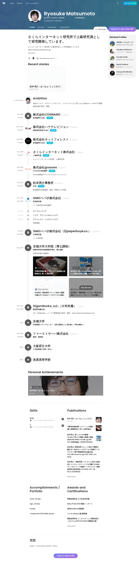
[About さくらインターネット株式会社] (28, 153)
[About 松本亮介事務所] (28, 184)
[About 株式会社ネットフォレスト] (28, 141)
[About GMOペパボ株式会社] (28, 199)
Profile (32, 27)
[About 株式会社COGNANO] (28, 116)
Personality (52, 27)
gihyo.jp (76, 268)
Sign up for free (130, 3)
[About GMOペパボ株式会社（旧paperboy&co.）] (28, 232)
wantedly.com (37, 387)
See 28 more (86, 287)
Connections (64, 27)
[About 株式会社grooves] (28, 169)
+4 (47, 58)
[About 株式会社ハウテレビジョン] (28, 128)
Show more (71, 477)
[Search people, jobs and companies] (118, 3)
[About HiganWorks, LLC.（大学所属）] (28, 307)
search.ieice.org (43, 289)
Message (102, 29)
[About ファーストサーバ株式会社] (28, 335)
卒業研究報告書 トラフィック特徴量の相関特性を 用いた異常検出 (50, 272)
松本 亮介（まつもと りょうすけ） (43, 390)
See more (31, 53)
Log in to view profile (65, 556)
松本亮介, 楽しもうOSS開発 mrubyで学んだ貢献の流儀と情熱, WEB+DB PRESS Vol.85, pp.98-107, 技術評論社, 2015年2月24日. (86, 272)
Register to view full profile (122, 29)
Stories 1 (41, 27)
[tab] (32, 27)
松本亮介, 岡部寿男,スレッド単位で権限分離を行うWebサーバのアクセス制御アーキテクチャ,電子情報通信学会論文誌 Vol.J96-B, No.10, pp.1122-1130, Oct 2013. (50, 293)
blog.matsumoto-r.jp (44, 268)
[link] (50, 266)
